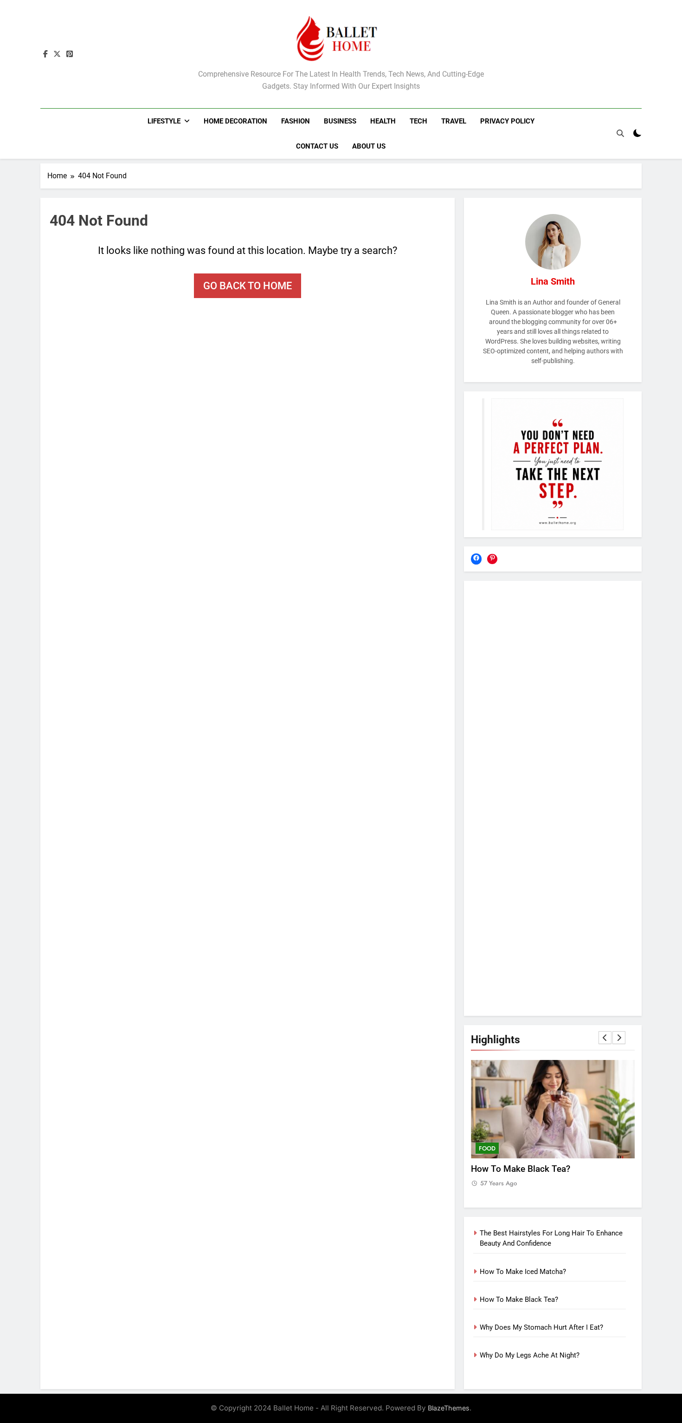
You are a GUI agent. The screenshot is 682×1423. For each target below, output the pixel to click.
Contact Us (317, 146)
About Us (369, 146)
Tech (418, 121)
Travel (453, 121)
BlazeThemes (449, 1408)
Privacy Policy (507, 121)
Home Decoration (235, 121)
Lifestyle (164, 121)
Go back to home (247, 286)
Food (487, 1148)
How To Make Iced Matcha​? (523, 1271)
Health (383, 121)
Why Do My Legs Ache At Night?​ (529, 1355)
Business (340, 121)
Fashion (295, 121)
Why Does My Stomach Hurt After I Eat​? (541, 1327)
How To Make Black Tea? (520, 1169)
